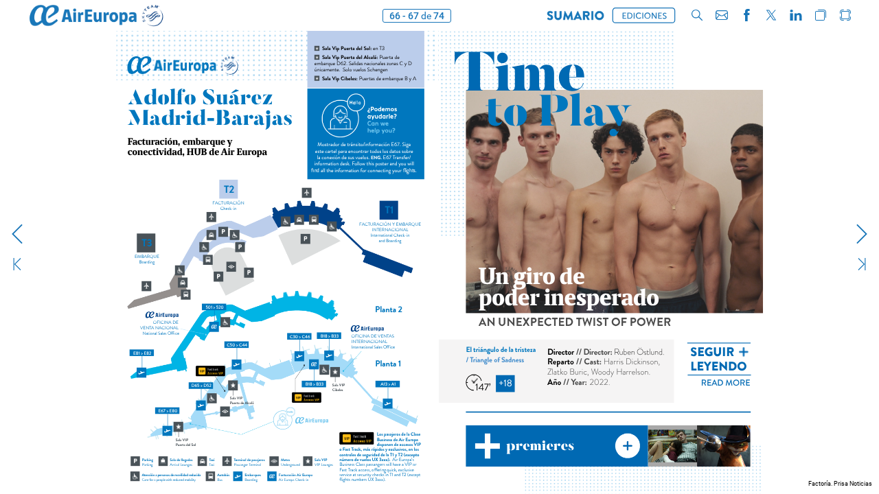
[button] (575, 15)
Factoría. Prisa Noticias (840, 483)
